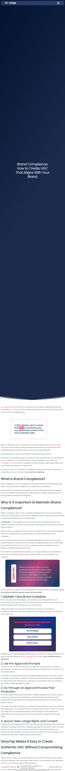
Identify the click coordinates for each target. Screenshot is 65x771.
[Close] (47, 767)
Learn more (31, 768)
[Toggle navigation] (58, 3)
